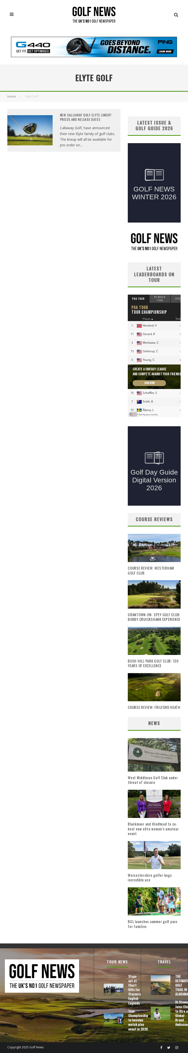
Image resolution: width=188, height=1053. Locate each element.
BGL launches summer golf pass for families (152, 924)
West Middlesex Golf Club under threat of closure (153, 780)
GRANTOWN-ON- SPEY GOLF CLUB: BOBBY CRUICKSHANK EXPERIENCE (154, 617)
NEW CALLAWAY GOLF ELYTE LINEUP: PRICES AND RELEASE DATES (86, 117)
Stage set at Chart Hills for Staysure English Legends (134, 989)
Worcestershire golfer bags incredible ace (150, 877)
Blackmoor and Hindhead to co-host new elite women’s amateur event (153, 828)
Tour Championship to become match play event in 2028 (138, 1019)
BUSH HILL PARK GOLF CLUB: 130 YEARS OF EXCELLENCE (153, 663)
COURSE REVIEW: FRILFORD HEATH (154, 707)
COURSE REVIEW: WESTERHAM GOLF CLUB (151, 570)
